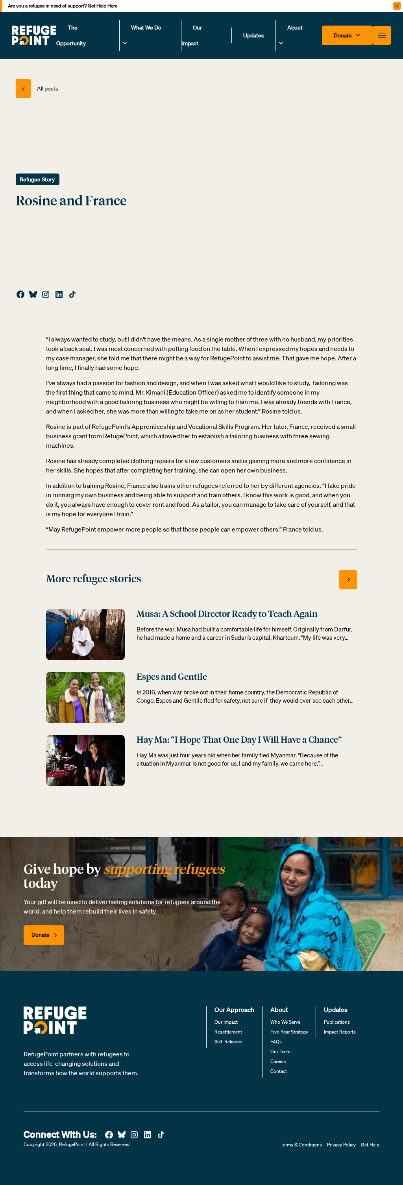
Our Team (280, 1051)
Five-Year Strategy (289, 1031)
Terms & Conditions (301, 1144)
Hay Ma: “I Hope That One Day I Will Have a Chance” (239, 740)
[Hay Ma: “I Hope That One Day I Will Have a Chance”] (85, 760)
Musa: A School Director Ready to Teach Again (227, 614)
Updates (253, 35)
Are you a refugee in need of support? (62, 5)
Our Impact (191, 35)
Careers (278, 1061)
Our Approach (234, 1009)
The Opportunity (71, 35)
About (295, 27)
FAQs (276, 1041)
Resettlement (228, 1031)
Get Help (370, 1144)
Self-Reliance (228, 1041)
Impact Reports (340, 1031)
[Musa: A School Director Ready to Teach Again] (85, 634)
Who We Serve (285, 1022)
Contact (278, 1071)
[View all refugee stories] (348, 579)
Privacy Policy (341, 1144)
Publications (337, 1022)
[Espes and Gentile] (85, 697)
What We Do (146, 27)
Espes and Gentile (172, 677)
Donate (343, 35)
